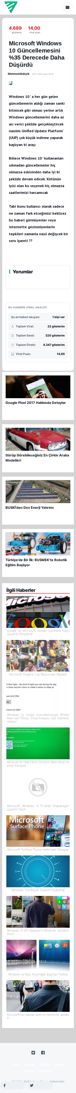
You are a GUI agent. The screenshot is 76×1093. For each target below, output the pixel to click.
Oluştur (59, 1064)
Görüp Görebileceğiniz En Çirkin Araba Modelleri (37, 457)
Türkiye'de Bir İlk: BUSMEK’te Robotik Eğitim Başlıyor (36, 562)
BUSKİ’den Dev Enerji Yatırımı (29, 507)
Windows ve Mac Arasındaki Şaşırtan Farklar (38, 974)
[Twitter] (33, 1053)
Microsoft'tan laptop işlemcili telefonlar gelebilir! (38, 1016)
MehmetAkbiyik (19, 73)
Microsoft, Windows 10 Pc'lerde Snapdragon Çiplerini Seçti (38, 807)
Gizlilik (45, 1064)
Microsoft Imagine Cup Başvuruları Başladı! (38, 674)
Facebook (45, 1071)
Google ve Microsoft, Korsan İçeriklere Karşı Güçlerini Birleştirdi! (38, 632)
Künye (15, 1064)
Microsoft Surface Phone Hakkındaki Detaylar (38, 849)
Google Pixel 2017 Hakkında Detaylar (35, 402)
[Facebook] (43, 1053)
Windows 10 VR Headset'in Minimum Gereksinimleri (38, 932)
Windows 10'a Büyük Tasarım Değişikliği (38, 890)
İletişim (30, 1064)
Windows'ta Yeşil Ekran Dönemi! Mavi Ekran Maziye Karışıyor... (38, 763)
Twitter (29, 1071)
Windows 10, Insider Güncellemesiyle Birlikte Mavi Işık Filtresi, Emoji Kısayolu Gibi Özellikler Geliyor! (38, 718)
